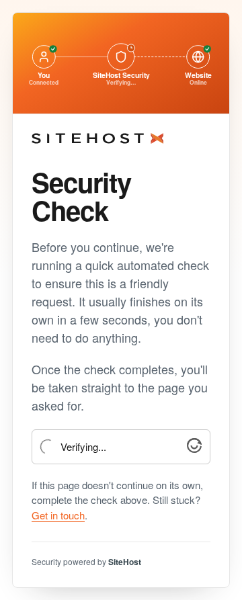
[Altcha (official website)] (194, 448)
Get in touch (58, 515)
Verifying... (83, 447)
